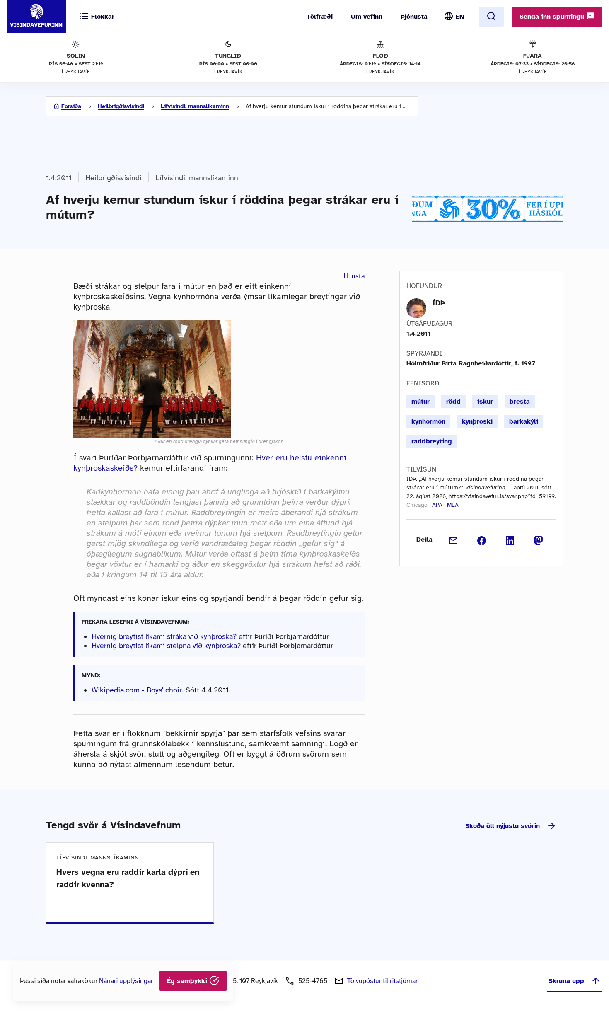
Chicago (417, 504)
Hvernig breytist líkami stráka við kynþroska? (164, 636)
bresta (520, 401)
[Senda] (453, 539)
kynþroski (477, 421)
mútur (420, 401)
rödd (453, 401)
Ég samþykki (188, 981)
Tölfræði (320, 16)
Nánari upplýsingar (126, 981)
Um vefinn (366, 16)
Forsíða (71, 106)
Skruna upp (566, 981)
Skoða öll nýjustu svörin (502, 826)
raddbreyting (431, 441)
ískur (485, 401)
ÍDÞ (438, 302)
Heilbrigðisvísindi (121, 106)
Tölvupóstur (382, 981)
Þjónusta (414, 16)
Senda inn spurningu (553, 16)
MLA (453, 504)
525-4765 (312, 981)
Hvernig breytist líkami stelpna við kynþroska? (166, 645)
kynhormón (428, 421)
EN (460, 16)
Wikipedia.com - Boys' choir (137, 690)
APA (437, 504)
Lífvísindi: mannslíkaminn (195, 106)
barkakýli (523, 421)
